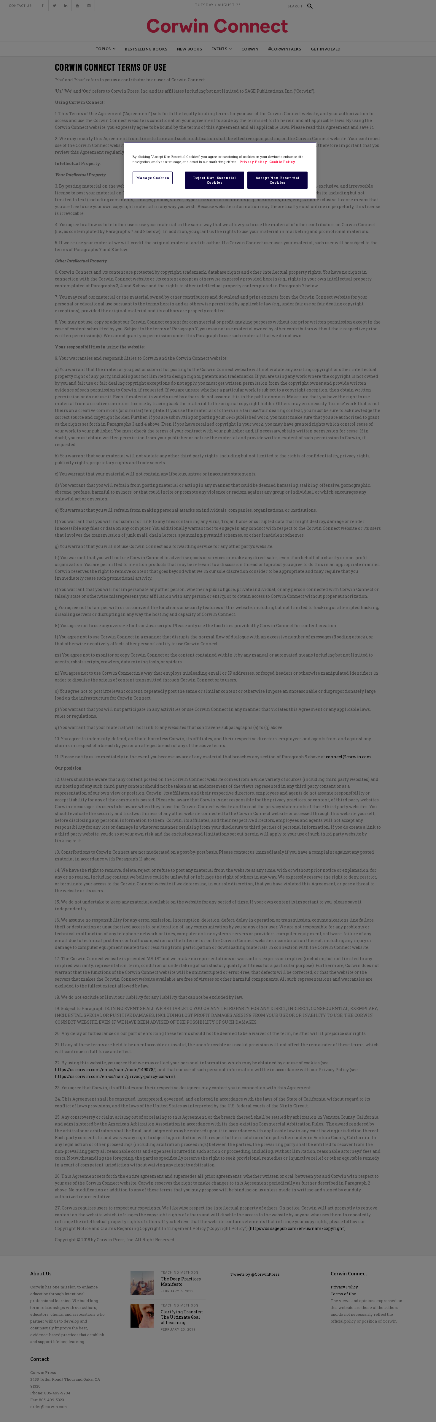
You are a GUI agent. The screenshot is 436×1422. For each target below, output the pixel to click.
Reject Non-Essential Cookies (214, 180)
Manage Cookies (152, 177)
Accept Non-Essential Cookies (278, 180)
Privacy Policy (253, 161)
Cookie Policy (282, 161)
